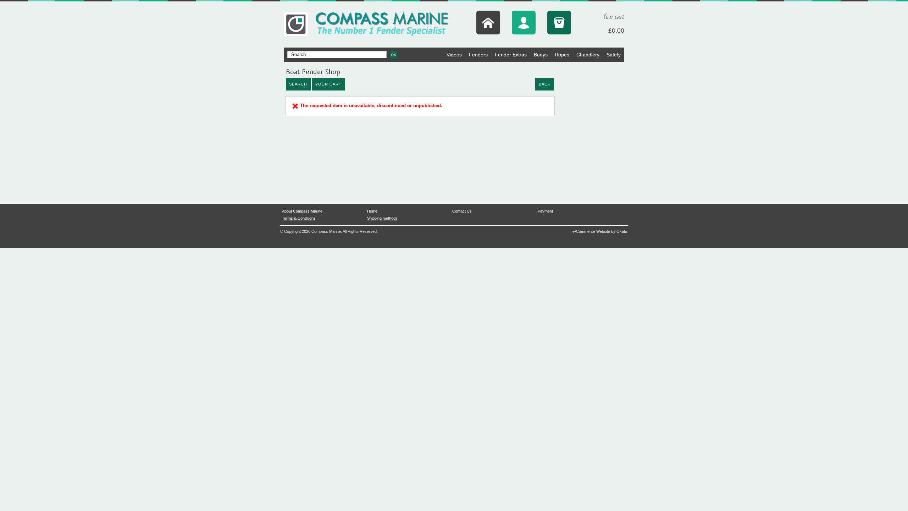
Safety (614, 54)
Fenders (478, 54)
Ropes (562, 54)
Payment (545, 211)
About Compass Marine (302, 211)
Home (372, 211)
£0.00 (616, 30)
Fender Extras (511, 54)
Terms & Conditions (299, 218)
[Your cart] (559, 22)
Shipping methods (382, 218)
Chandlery (587, 54)
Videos (454, 54)
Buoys (541, 54)
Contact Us (462, 211)
